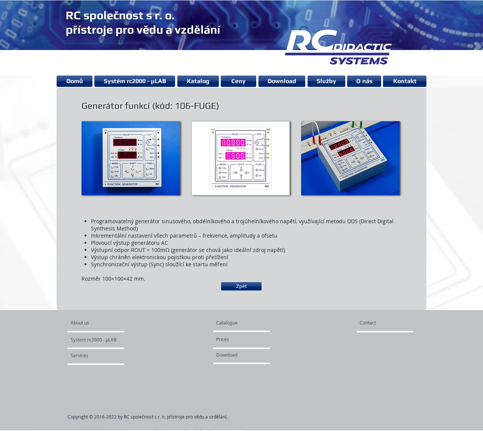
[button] (131, 158)
